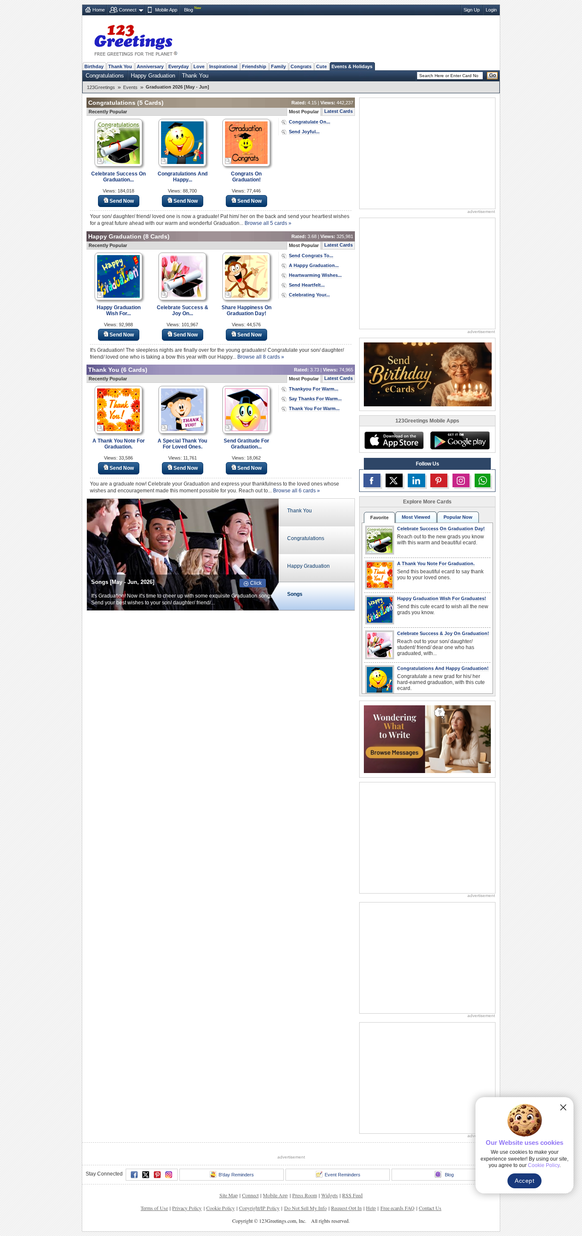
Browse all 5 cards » (268, 223)
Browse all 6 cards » (296, 491)
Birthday (94, 66)
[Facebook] (134, 1174)
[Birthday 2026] (428, 373)
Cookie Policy (220, 1207)
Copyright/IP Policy (259, 1207)
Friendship (254, 66)
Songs (295, 594)
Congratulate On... (309, 121)
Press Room (304, 1195)
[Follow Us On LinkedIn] (416, 480)
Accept (524, 1180)
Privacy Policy (187, 1207)
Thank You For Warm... (314, 408)
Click (256, 583)
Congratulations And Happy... (182, 177)
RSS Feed (352, 1195)
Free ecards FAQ (397, 1207)
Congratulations (105, 75)
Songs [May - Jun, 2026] (122, 582)
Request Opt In (346, 1207)
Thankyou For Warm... (313, 388)
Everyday (178, 66)
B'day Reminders (236, 1174)
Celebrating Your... (309, 294)
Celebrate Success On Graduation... (118, 177)
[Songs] (183, 554)
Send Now (121, 201)
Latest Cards (338, 111)
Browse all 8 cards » (260, 357)
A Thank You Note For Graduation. (118, 444)
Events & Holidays (351, 66)
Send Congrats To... (311, 255)
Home (98, 9)
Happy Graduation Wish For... (119, 310)
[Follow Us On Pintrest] (438, 480)
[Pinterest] (157, 1174)
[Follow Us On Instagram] (461, 480)
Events (130, 87)
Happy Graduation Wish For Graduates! (441, 598)
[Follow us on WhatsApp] (482, 480)
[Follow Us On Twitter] (394, 480)
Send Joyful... (304, 131)
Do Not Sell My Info (305, 1207)
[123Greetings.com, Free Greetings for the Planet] (135, 39)
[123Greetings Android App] (460, 440)
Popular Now (458, 517)
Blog (188, 9)
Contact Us (430, 1207)
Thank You (120, 66)
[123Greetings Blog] (427, 738)
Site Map (228, 1195)
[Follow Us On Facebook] (371, 480)
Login (491, 9)
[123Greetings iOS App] (394, 440)
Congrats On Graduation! (246, 177)
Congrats (301, 66)
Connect (127, 9)
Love (199, 66)
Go (492, 75)
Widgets (329, 1195)
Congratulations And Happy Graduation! (443, 668)
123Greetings (101, 87)
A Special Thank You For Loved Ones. (182, 444)
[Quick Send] (100, 161)
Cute (321, 66)
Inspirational (223, 66)
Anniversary (150, 66)
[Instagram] (168, 1174)
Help (371, 1207)
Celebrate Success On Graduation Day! (441, 528)
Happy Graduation (153, 75)
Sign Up (472, 9)
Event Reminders (342, 1174)
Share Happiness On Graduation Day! (246, 310)
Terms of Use (154, 1207)
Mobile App (166, 9)
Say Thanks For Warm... (315, 398)
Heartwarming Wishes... (315, 275)
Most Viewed (416, 517)
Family (278, 66)
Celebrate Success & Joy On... (182, 310)
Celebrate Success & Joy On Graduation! (443, 633)
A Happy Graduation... (314, 265)
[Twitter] (145, 1174)
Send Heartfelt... (307, 284)
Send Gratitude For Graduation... (246, 444)
